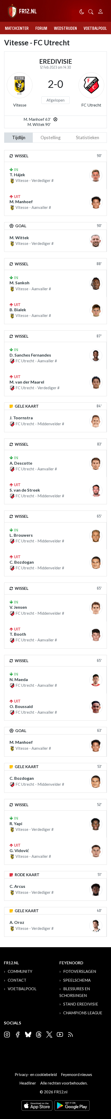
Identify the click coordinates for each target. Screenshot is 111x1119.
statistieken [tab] (87, 137)
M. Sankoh (19, 282)
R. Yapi (16, 823)
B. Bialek (18, 309)
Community (20, 971)
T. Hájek (17, 174)
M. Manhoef (21, 201)
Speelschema (77, 980)
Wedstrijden (65, 28)
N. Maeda (19, 679)
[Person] (101, 11)
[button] (90, 11)
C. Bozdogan (22, 562)
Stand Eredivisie (80, 1004)
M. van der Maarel (27, 381)
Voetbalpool (95, 28)
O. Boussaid (21, 706)
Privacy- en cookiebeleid (36, 1074)
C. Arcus (17, 886)
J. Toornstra (21, 417)
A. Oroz (17, 922)
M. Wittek (19, 237)
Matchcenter (17, 28)
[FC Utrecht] (91, 85)
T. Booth (18, 634)
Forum (41, 28)
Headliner (27, 1083)
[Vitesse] (20, 85)
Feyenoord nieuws (76, 1074)
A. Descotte (21, 463)
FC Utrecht (91, 104)
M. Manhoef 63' (37, 119)
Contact (17, 980)
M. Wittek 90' (39, 124)
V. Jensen (18, 607)
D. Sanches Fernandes (30, 354)
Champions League (82, 1012)
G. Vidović (19, 850)
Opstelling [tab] (51, 137)
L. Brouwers (21, 535)
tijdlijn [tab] (18, 137)
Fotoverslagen (79, 971)
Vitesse (19, 104)
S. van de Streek (25, 489)
